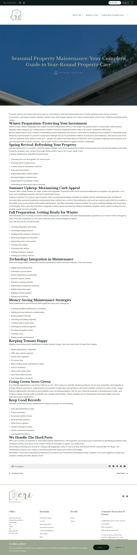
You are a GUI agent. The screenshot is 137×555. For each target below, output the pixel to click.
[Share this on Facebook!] (110, 466)
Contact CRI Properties (50, 447)
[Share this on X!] (113, 466)
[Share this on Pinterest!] (121, 466)
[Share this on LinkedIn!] (117, 466)
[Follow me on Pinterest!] (24, 3)
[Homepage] (16, 15)
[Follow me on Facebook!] (20, 3)
